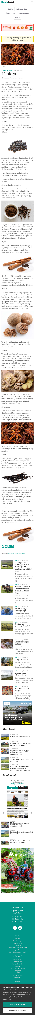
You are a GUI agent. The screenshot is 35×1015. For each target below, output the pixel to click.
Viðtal (17, 18)
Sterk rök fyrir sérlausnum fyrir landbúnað (21, 760)
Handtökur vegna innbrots (22, 643)
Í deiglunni (10, 13)
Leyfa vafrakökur (17, 1004)
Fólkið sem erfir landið (17, 968)
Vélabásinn (17, 977)
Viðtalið (17, 973)
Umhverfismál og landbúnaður (17, 947)
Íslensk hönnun (17, 959)
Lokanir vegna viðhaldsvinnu (20, 674)
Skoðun (17, 938)
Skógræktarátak (21, 659)
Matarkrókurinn (17, 962)
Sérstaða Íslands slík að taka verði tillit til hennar (20, 744)
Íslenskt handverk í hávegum (22, 689)
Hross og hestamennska (17, 950)
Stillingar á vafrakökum (17, 1010)
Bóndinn (17, 966)
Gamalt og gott (17, 941)
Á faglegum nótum (6, 70)
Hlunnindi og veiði (17, 975)
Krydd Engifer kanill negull (16, 553)
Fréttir (10, 9)
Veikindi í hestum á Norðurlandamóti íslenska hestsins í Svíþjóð (22, 590)
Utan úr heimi (23, 13)
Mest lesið (8, 729)
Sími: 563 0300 (18, 917)
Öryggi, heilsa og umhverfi (17, 952)
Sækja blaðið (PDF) (17, 784)
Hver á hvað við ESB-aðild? (20, 736)
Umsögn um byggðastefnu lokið (22, 625)
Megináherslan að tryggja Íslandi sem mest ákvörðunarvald (19, 752)
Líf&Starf (17, 956)
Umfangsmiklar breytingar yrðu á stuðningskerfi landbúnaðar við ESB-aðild (23, 566)
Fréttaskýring (21, 9)
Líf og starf (17, 970)
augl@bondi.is (18, 921)
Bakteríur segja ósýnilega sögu (21, 609)
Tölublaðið (9, 775)
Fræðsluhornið (17, 943)
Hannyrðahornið (17, 964)
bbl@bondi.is (18, 919)
